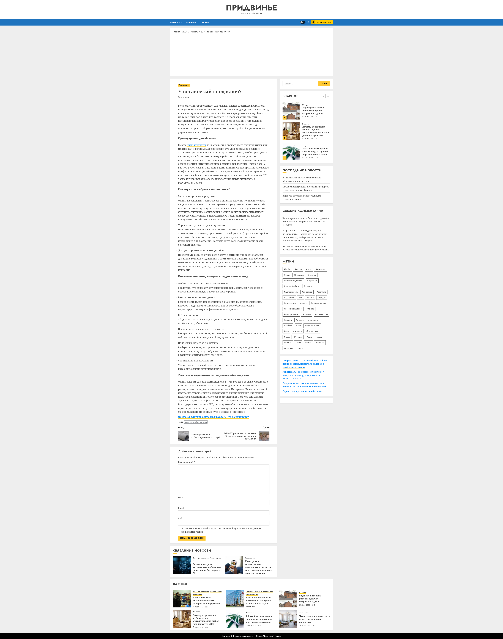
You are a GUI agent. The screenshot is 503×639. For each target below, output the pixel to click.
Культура (191, 22)
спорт (300, 348)
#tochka (298, 269)
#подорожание (291, 314)
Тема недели (215, 558)
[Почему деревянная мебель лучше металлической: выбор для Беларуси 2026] (291, 113)
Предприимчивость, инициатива (259, 591)
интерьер (320, 342)
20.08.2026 (308, 121)
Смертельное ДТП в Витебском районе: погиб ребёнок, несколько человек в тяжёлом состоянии (305, 364)
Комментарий (186, 462)
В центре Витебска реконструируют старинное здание (310, 598)
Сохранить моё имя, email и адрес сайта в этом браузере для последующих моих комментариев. (221, 530)
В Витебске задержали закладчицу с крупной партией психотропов (315, 134)
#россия (300, 320)
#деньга (308, 286)
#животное (307, 291)
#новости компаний (293, 308)
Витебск (287, 342)
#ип (300, 297)
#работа (288, 320)
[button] (308, 22)
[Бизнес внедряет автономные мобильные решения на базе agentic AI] (182, 565)
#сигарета (313, 320)
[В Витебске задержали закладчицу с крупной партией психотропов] (291, 134)
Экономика (319, 151)
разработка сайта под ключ (196, 422)
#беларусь (299, 274)
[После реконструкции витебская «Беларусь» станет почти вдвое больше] (235, 598)
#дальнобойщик (292, 286)
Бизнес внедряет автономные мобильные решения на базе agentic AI (207, 568)
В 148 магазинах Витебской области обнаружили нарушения (316, 157)
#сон (298, 325)
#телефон (297, 331)
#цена (309, 336)
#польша (307, 314)
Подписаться (324, 22)
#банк (287, 274)
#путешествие (321, 314)
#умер (287, 336)
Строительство (252, 594)
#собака (288, 325)
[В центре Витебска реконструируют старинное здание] (288, 598)
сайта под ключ (196, 144)
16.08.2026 (305, 626)
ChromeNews (262, 636)
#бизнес (312, 274)
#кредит (322, 297)
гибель (308, 342)
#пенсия (310, 308)
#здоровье (289, 297)
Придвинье (251, 7)
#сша (286, 331)
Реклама (204, 22)
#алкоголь (320, 269)
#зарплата (321, 291)
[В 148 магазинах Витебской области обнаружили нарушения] (291, 154)
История (302, 592)
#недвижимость (318, 303)
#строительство (312, 325)
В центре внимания (201, 558)
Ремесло (306, 106)
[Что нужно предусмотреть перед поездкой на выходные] (288, 619)
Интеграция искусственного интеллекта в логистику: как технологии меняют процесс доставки (259, 567)
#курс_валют (290, 303)
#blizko (287, 269)
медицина (288, 348)
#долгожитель (291, 291)
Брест (319, 336)
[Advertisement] (251, 54)
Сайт (180, 518)
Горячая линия (308, 151)
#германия (312, 280)
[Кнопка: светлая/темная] (302, 22)
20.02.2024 (184, 97)
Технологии (184, 85)
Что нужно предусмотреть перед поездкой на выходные (314, 619)
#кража (310, 297)
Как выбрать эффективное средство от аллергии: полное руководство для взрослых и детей (303, 375)
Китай (298, 342)
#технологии (312, 331)
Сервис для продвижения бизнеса (302, 391)
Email (181, 508)
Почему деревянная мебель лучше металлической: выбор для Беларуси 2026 (315, 113)
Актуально (176, 22)
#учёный (298, 336)
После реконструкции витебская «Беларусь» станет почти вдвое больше (306, 188)
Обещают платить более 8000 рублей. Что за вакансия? (213, 416)
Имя (180, 497)
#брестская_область (293, 280)
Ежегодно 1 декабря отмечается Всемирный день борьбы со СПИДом (306, 221)
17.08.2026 (308, 140)
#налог (303, 303)
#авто (308, 269)
